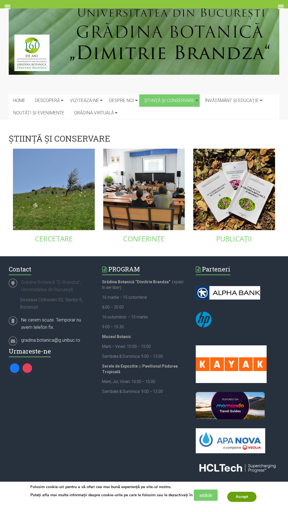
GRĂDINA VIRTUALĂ (94, 112)
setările (205, 495)
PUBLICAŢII (234, 238)
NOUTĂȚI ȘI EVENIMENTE (38, 112)
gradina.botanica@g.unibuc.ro (50, 340)
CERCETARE (54, 238)
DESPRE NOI (121, 100)
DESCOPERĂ (47, 100)
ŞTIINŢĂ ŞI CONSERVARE (169, 100)
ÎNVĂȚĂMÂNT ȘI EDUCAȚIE (232, 100)
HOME (19, 100)
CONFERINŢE (144, 238)
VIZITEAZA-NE (84, 100)
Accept (242, 496)
